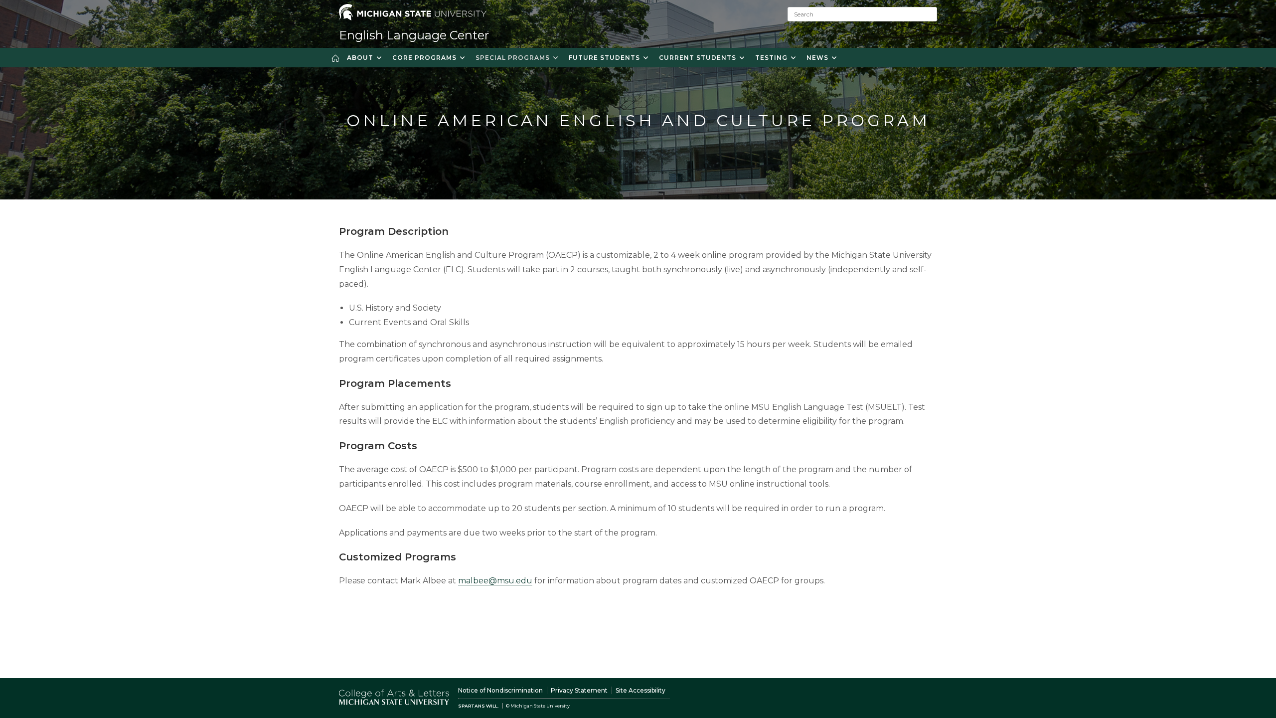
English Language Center (414, 35)
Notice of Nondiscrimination (500, 690)
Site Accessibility (640, 690)
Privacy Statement (579, 690)
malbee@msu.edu (495, 580)
